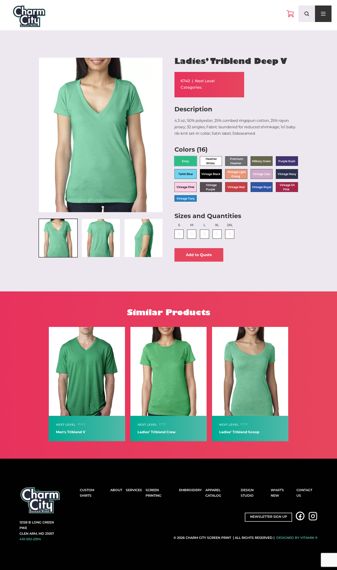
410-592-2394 (30, 539)
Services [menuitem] (134, 490)
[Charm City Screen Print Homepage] (29, 17)
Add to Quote (199, 255)
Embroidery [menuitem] (190, 490)
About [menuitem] (116, 490)
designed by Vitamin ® (297, 538)
